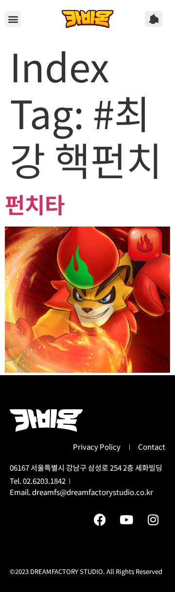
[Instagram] (153, 519)
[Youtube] (126, 519)
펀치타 (35, 204)
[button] (13, 19)
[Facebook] (100, 519)
